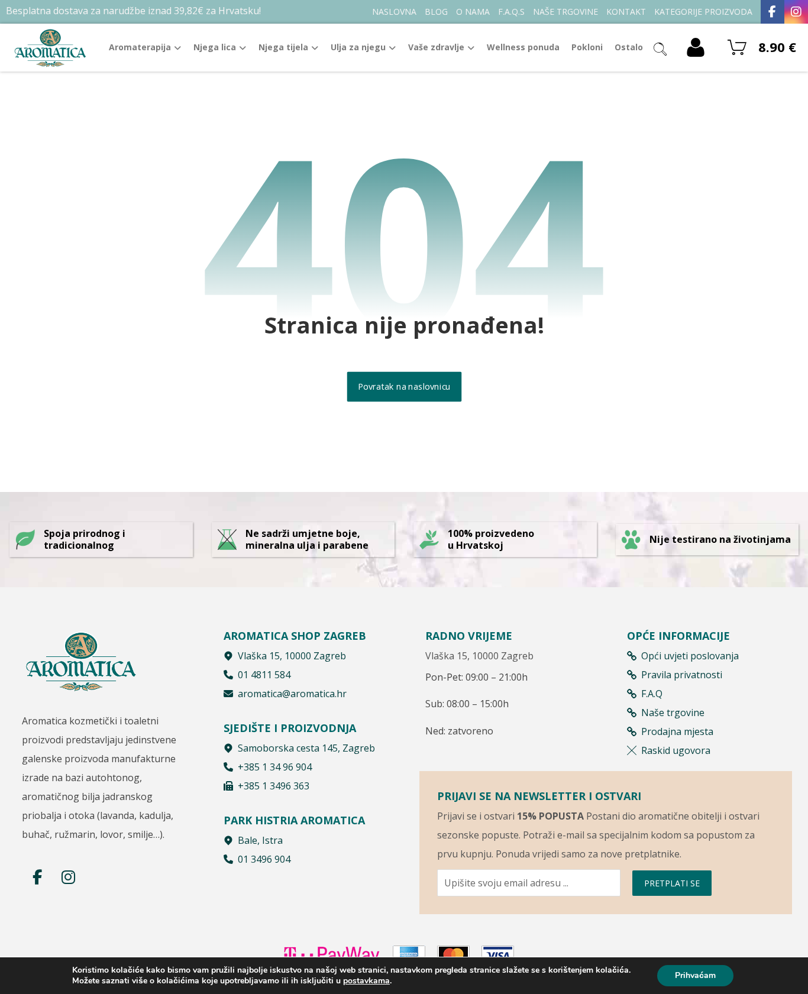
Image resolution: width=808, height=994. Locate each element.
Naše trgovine (672, 712)
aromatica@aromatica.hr (292, 693)
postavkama (366, 981)
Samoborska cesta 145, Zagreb (306, 748)
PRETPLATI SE (672, 883)
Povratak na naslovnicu (404, 387)
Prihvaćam (695, 975)
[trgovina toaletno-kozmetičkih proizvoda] (50, 48)
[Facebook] (772, 12)
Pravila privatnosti (681, 674)
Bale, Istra (260, 840)
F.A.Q (651, 693)
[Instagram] (796, 12)
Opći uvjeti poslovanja (690, 655)
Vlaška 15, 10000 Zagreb (292, 655)
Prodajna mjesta (677, 731)
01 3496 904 (264, 859)
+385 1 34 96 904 (275, 766)
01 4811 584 (264, 674)
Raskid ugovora (675, 750)
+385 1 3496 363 (273, 785)
